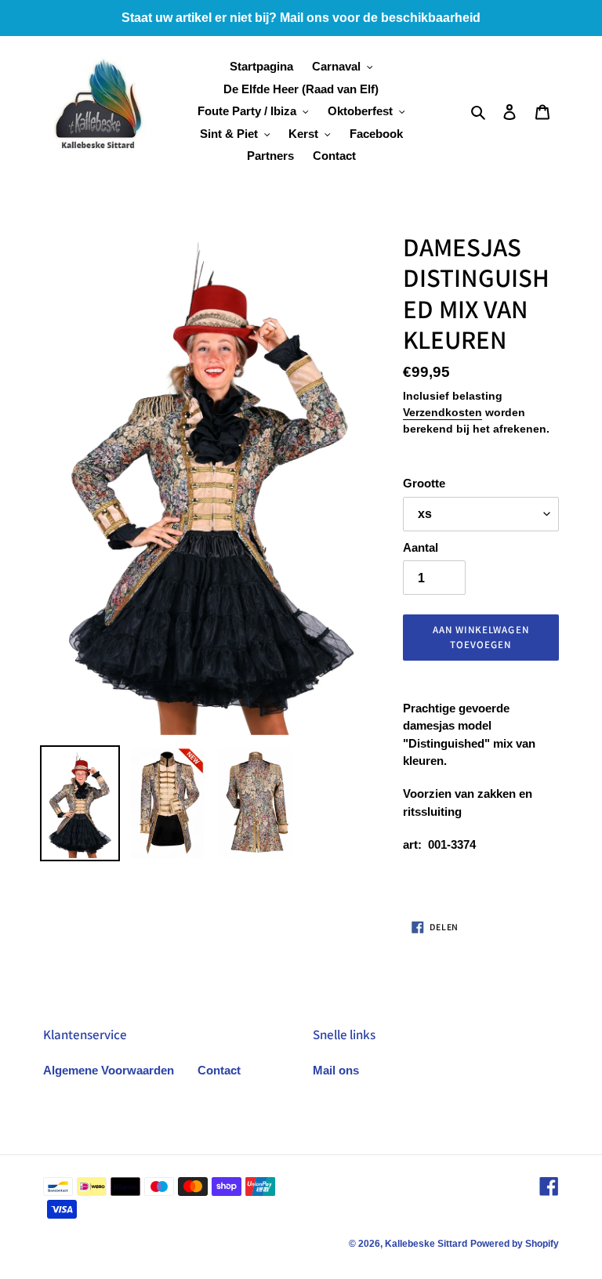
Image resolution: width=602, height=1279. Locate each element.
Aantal (420, 547)
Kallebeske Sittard (426, 1243)
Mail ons (336, 1070)
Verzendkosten (442, 412)
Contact (219, 1070)
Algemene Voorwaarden (108, 1070)
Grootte (424, 483)
